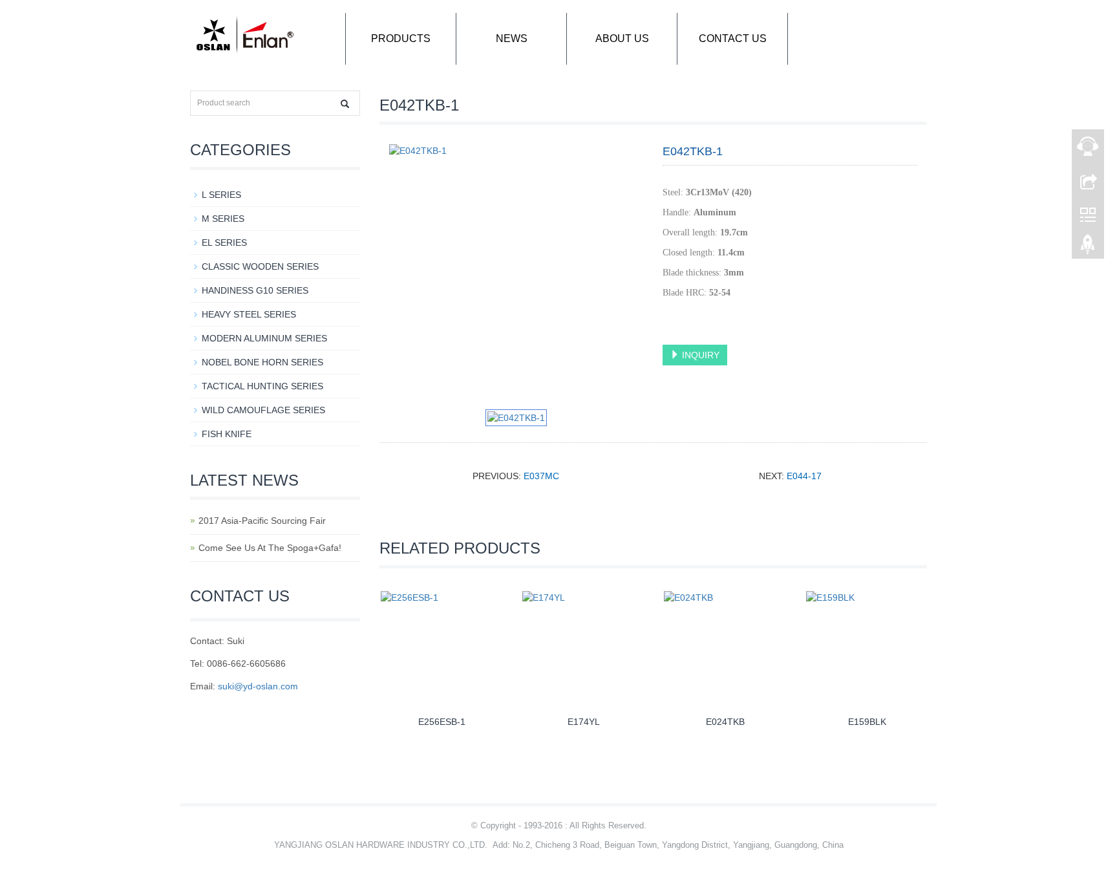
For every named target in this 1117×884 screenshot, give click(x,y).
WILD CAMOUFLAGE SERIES (263, 410)
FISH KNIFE (226, 434)
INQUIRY (699, 355)
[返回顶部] (1088, 248)
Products (401, 38)
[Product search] (344, 104)
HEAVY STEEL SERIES (249, 314)
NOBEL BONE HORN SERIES (262, 362)
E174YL (584, 722)
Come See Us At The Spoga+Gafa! (269, 548)
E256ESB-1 (441, 722)
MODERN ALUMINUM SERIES (264, 338)
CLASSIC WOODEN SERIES (260, 266)
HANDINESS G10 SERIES (255, 290)
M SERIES (223, 218)
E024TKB (725, 722)
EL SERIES (224, 242)
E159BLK (867, 722)
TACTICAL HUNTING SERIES (262, 386)
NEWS (511, 38)
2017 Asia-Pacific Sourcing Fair (262, 520)
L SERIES (221, 194)
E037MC (541, 476)
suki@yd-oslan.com (258, 686)
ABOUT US (622, 38)
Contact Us (733, 38)
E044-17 (804, 476)
